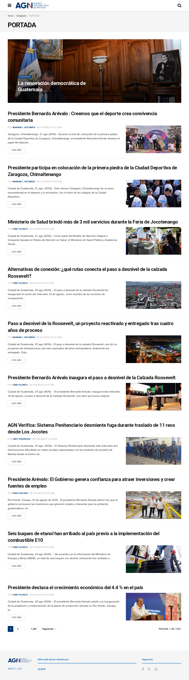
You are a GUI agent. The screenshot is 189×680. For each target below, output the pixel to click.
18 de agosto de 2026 (42, 595)
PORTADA (34, 16)
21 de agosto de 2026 (42, 97)
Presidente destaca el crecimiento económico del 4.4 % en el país (75, 587)
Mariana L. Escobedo (24, 127)
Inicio (10, 16)
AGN (25, 97)
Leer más (16, 150)
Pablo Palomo (20, 493)
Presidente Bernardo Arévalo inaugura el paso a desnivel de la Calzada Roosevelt (92, 377)
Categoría (21, 16)
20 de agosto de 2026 (42, 283)
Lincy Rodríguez (22, 439)
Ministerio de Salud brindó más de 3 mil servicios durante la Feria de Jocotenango (93, 222)
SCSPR (41, 669)
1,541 (34, 628)
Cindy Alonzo (20, 229)
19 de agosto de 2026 (42, 385)
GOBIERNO (25, 77)
